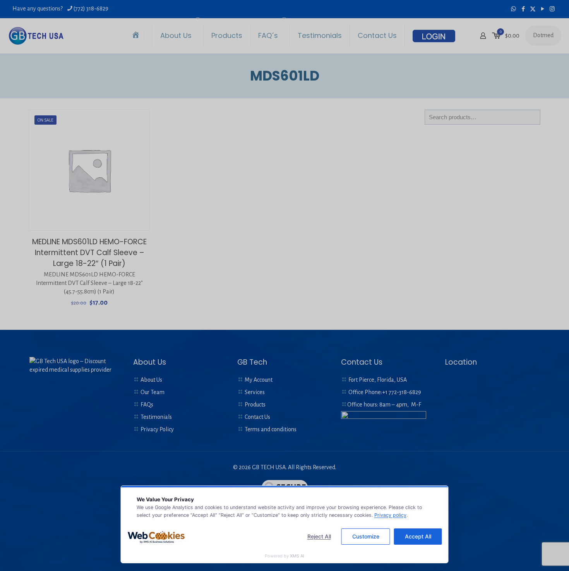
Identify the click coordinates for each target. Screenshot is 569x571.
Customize (365, 536)
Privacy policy (390, 515)
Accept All (418, 536)
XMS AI (297, 556)
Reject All (319, 536)
